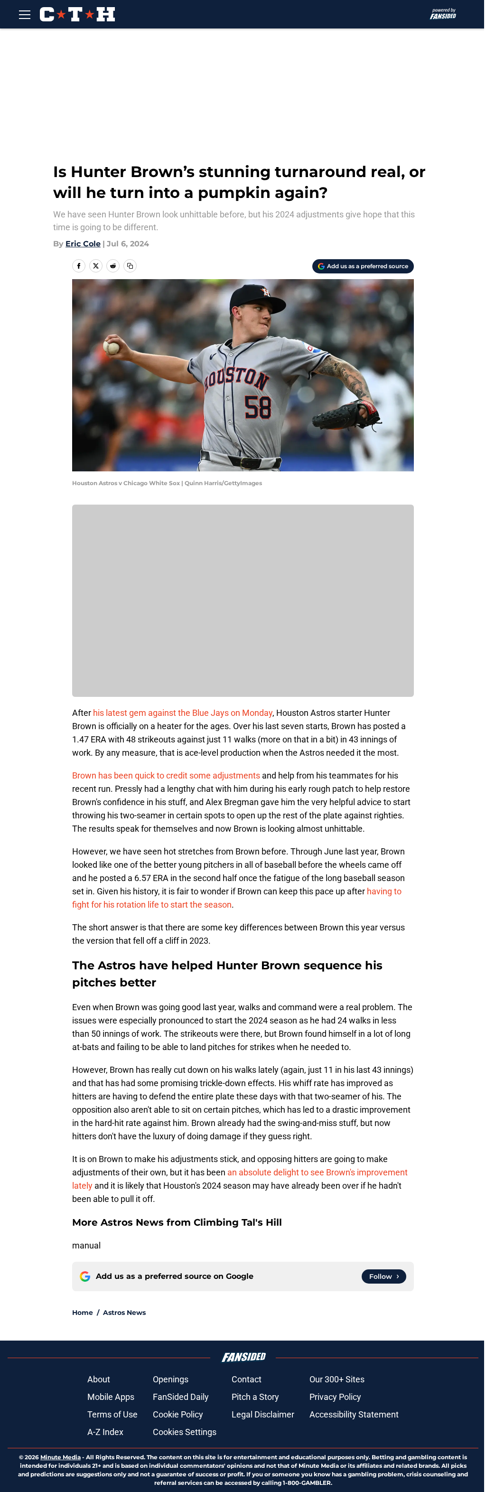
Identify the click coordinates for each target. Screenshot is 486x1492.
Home (82, 1312)
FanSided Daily (181, 1397)
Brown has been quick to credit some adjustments (166, 775)
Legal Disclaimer (263, 1414)
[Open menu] (24, 14)
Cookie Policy (178, 1414)
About (98, 1379)
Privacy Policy (335, 1397)
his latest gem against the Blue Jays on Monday (182, 713)
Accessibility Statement (354, 1414)
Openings (170, 1379)
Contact (247, 1379)
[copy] (130, 265)
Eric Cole (83, 243)
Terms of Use (112, 1414)
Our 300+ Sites (336, 1379)
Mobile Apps (110, 1397)
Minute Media (60, 1457)
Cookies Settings (184, 1432)
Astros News (124, 1312)
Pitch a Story (255, 1397)
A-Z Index (105, 1432)
